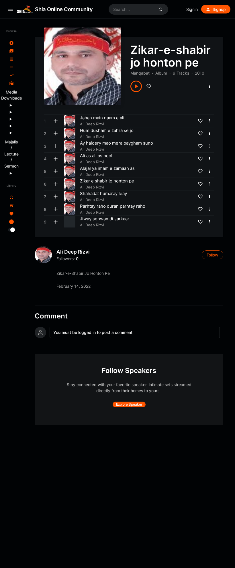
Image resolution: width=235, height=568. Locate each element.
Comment (51, 316)
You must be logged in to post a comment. (93, 332)
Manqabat (140, 73)
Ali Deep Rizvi (73, 251)
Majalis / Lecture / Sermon (11, 153)
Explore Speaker (129, 404)
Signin (192, 9)
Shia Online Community (64, 9)
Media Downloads (11, 95)
